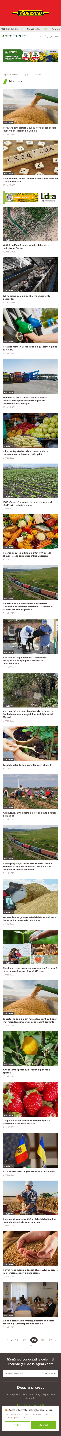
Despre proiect (13, 1394)
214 (16, 1340)
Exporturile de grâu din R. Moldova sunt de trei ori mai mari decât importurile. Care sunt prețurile (30, 1020)
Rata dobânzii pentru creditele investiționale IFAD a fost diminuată (30, 180)
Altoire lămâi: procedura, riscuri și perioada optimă (26, 1071)
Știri (26, 74)
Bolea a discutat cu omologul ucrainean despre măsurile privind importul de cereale (28, 1322)
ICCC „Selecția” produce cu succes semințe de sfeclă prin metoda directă (28, 503)
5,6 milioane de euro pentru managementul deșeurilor (27, 297)
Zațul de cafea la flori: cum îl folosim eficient (27, 765)
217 (42, 1340)
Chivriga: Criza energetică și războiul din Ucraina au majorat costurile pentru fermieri (29, 1220)
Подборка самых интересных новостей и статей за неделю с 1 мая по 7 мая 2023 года (30, 969)
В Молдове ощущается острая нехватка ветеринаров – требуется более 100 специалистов (25, 660)
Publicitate (28, 1394)
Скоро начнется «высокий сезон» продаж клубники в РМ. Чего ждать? (26, 1122)
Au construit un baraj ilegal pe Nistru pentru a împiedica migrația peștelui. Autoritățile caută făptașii (28, 714)
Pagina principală (10, 74)
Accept (43, 1425)
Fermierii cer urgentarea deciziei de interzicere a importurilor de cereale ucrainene (29, 919)
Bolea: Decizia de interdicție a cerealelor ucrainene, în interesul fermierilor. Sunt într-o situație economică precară (27, 606)
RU (41, 36)
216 (34, 1340)
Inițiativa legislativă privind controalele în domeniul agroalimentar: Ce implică (25, 453)
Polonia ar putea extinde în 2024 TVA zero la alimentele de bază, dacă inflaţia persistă (27, 554)
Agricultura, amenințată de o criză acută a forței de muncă (29, 814)
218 (50, 1340)
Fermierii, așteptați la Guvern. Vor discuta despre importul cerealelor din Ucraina (29, 129)
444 (30, 1345)
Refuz (17, 1425)
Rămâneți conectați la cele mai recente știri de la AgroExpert (30, 1362)
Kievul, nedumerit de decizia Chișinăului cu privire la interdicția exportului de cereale (30, 1271)
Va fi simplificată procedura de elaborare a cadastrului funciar (26, 246)
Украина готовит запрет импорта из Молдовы (29, 1171)
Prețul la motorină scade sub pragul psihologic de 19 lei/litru (30, 348)
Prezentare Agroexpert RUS (30, 1405)
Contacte (30, 1398)
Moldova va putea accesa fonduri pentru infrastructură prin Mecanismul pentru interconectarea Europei (25, 400)
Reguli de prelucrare (45, 1394)
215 (24, 1340)
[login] (51, 36)
